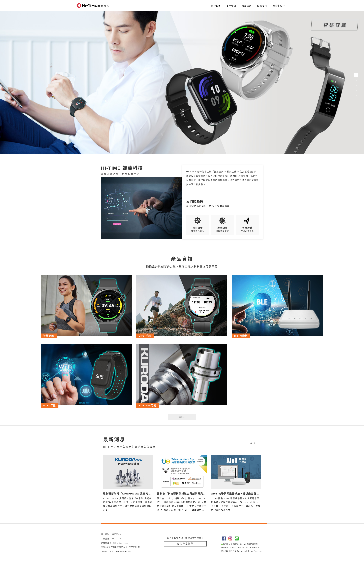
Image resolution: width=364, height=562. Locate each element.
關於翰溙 (216, 6)
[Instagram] (231, 538)
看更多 (182, 417)
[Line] (237, 538)
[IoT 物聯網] (277, 305)
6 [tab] (356, 95)
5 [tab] (356, 90)
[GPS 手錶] (182, 305)
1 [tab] (356, 70)
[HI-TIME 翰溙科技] (141, 208)
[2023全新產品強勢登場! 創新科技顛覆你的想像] (236, 472)
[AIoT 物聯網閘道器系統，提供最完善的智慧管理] (182, 472)
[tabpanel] (182, 82)
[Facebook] (224, 538)
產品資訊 (231, 6)
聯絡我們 (262, 6)
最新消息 (247, 6)
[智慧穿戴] (86, 305)
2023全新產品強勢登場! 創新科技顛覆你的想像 (235, 494)
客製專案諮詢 (185, 543)
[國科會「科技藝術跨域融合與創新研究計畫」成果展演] (128, 472)
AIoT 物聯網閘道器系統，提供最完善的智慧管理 (181, 494)
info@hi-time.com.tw (120, 551)
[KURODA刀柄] (182, 374)
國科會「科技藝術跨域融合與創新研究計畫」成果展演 (127, 494)
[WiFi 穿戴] (86, 374)
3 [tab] (356, 80)
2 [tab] (356, 75)
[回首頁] (92, 5)
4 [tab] (356, 85)
